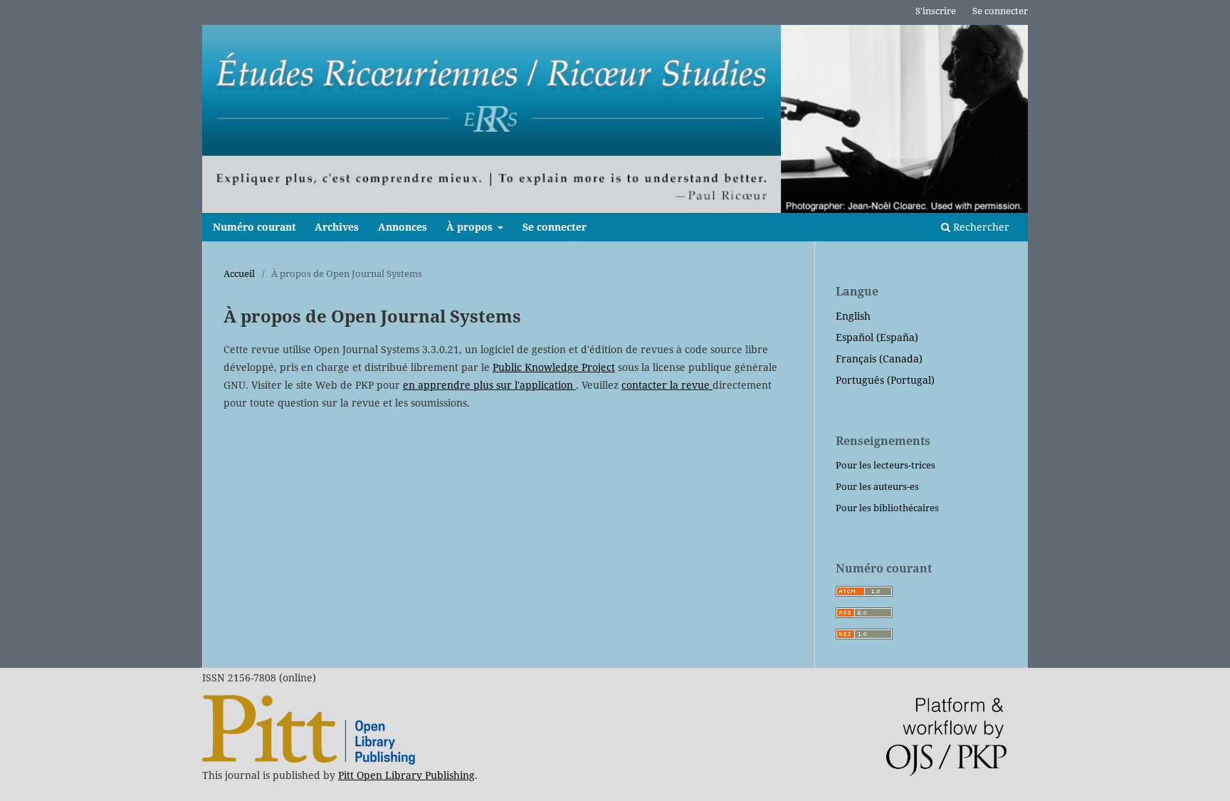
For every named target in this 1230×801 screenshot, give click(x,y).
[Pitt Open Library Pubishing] (308, 761)
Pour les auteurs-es (877, 486)
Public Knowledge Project (554, 367)
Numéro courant (254, 227)
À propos (470, 227)
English (853, 316)
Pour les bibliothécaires (887, 507)
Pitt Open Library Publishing (406, 775)
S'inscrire (935, 10)
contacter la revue (667, 385)
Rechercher (979, 227)
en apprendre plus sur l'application (489, 385)
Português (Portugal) (885, 380)
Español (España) (877, 337)
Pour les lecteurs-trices (885, 465)
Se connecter (554, 227)
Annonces (402, 227)
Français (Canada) (879, 358)
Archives (337, 227)
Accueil (239, 273)
